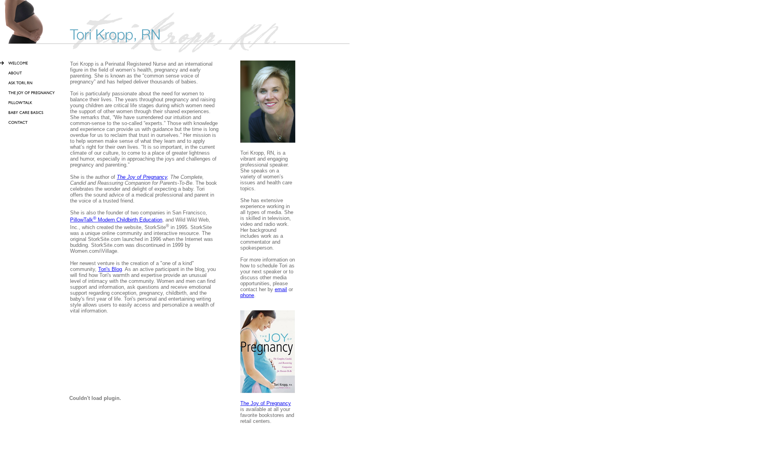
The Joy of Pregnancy (142, 177)
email (281, 289)
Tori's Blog (110, 269)
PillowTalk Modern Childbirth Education (116, 220)
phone (247, 295)
